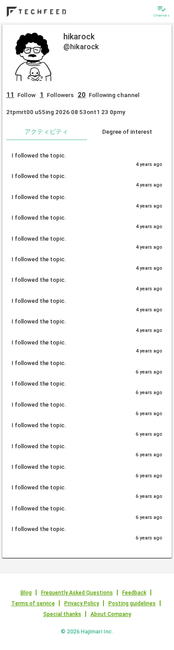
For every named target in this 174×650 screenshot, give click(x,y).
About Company (111, 614)
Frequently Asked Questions (77, 593)
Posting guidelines (132, 603)
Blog (26, 593)
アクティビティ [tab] (46, 131)
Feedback (134, 593)
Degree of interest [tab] (127, 131)
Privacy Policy (81, 603)
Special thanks (62, 614)
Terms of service (33, 603)
